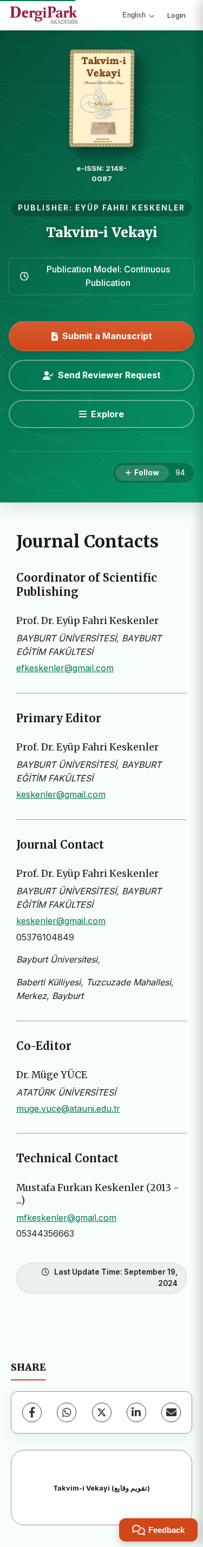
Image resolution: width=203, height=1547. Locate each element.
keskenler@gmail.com (61, 794)
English (134, 15)
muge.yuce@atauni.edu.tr (68, 1108)
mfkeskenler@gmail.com (66, 1217)
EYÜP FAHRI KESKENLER (130, 207)
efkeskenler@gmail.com (65, 668)
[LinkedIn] (136, 1412)
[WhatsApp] (66, 1412)
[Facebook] (32, 1412)
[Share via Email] (171, 1412)
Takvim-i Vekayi (102, 232)
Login (176, 15)
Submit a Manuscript (107, 335)
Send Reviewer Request (109, 375)
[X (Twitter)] (102, 1412)
